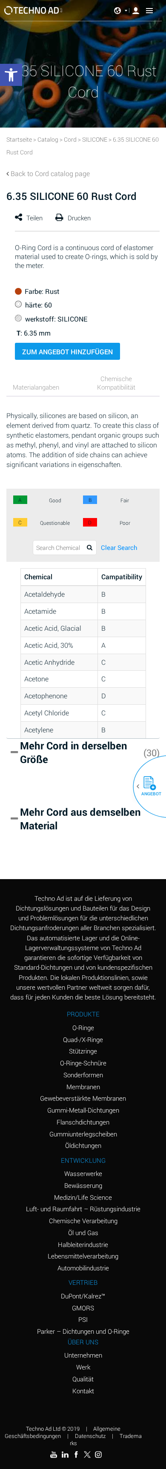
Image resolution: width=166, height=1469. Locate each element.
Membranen (83, 1086)
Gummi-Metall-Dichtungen (83, 1110)
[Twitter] (87, 1454)
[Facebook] (76, 1454)
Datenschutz (90, 1436)
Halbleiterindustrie (83, 1244)
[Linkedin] (64, 1454)
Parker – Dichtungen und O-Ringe (83, 1331)
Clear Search (119, 548)
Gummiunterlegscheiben (83, 1134)
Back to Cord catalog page (50, 173)
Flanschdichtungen (83, 1122)
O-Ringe (83, 1027)
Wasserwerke (83, 1173)
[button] (146, 786)
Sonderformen (83, 1074)
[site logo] (33, 10)
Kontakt (83, 1390)
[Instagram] (98, 1454)
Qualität (83, 1379)
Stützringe (83, 1051)
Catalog (47, 139)
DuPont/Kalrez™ (83, 1296)
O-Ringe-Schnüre (83, 1063)
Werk (83, 1367)
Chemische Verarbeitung (83, 1220)
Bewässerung (83, 1185)
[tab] (42, 388)
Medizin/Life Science (83, 1197)
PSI (83, 1319)
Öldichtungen (83, 1145)
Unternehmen (83, 1355)
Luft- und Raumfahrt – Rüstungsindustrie (83, 1208)
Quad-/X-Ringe (83, 1039)
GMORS (83, 1308)
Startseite (19, 139)
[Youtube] (53, 1454)
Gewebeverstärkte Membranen (83, 1098)
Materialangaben (36, 387)
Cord (70, 139)
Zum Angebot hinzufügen (67, 351)
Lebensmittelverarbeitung (83, 1256)
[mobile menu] (149, 10)
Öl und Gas (83, 1232)
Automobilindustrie (83, 1268)
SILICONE (94, 139)
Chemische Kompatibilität (116, 382)
